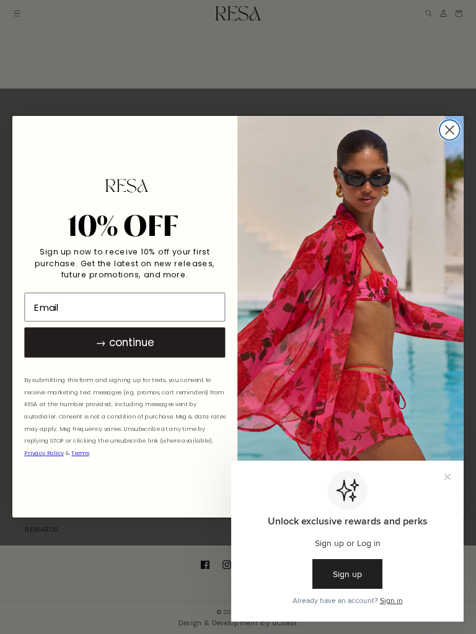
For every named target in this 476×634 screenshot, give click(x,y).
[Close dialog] (449, 130)
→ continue (124, 343)
